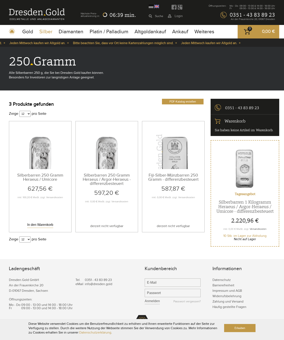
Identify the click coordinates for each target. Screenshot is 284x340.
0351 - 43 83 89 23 (252, 14)
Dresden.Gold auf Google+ (179, 7)
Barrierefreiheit (223, 285)
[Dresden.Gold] (37, 19)
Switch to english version (156, 6)
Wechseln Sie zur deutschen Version (151, 6)
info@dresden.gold (98, 284)
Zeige (13, 113)
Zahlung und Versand (227, 302)
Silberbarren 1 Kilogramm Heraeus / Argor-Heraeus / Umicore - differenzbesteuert (245, 206)
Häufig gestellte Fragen (229, 307)
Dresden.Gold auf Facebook (174, 7)
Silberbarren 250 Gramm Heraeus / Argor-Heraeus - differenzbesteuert (107, 179)
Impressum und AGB (227, 291)
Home (12, 33)
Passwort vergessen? (187, 301)
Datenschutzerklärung (95, 333)
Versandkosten (54, 197)
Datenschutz (221, 280)
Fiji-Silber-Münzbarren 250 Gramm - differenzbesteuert (173, 177)
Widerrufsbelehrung (226, 296)
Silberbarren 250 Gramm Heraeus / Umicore (40, 177)
